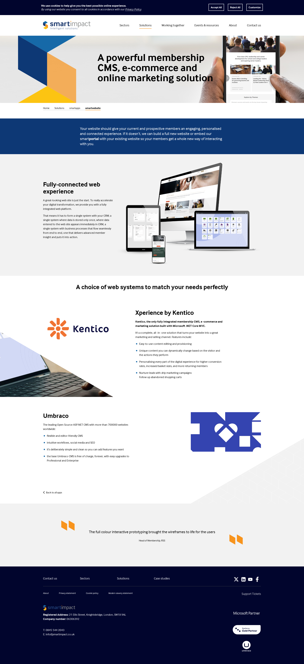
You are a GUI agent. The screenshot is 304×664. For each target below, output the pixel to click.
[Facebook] (257, 580)
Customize (255, 7)
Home (46, 108)
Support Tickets (251, 594)
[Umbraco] (207, 646)
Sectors (124, 25)
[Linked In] (243, 580)
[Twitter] (236, 580)
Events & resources (206, 25)
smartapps (74, 108)
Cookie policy (92, 593)
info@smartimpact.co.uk (60, 634)
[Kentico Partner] (207, 629)
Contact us (254, 25)
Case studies (162, 578)
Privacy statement (67, 593)
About (233, 25)
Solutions (145, 25)
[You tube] (250, 580)
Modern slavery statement (120, 593)
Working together (173, 25)
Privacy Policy (133, 9)
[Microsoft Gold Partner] (207, 613)
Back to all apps (54, 492)
